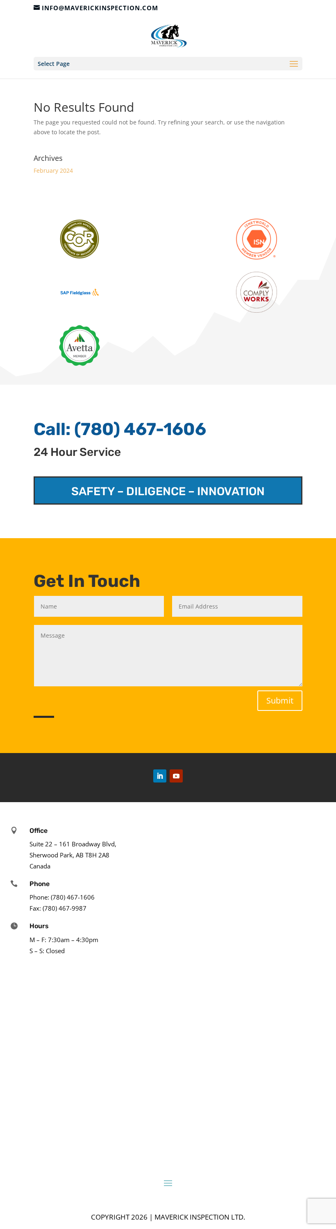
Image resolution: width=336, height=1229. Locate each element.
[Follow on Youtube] (176, 776)
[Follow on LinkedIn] (159, 776)
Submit (279, 700)
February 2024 (53, 170)
